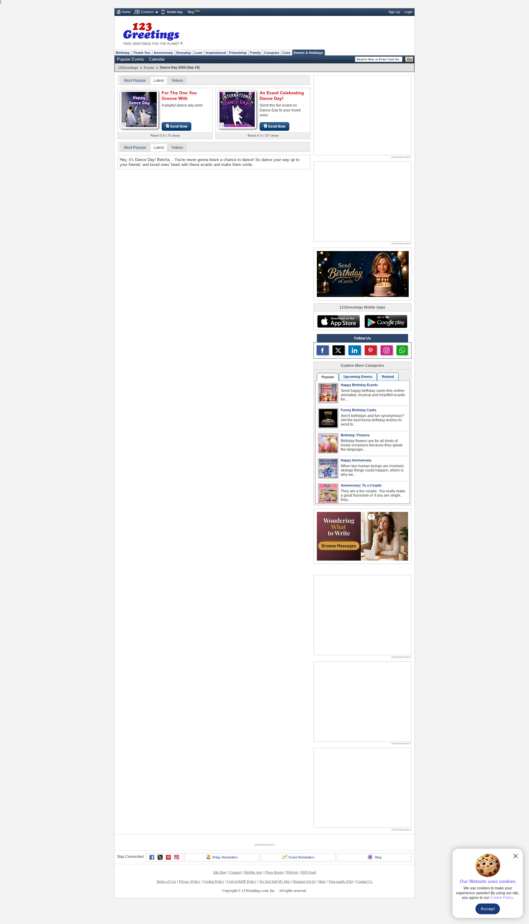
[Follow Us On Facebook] (323, 350)
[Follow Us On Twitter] (338, 350)
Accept (488, 908)
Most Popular (135, 80)
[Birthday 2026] (363, 273)
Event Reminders (301, 857)
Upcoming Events (357, 376)
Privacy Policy (189, 881)
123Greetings (128, 67)
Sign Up (394, 12)
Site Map (219, 872)
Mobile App (175, 12)
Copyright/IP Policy (241, 881)
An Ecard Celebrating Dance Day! (282, 95)
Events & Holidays (308, 52)
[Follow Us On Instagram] (387, 350)
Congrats (271, 52)
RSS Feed (308, 872)
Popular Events (130, 59)
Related (388, 376)
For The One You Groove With (179, 95)
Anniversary (163, 52)
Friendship (238, 52)
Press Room (274, 872)
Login (408, 12)
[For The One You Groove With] (139, 109)
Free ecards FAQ (341, 881)
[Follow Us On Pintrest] (371, 350)
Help (321, 881)
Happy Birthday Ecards (359, 385)
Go (409, 59)
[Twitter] (160, 857)
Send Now (178, 126)
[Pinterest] (168, 857)
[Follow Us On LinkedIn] (354, 350)
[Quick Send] (124, 124)
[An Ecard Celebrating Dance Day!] (237, 109)
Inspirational (216, 52)
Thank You (141, 52)
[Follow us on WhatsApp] (402, 350)
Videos (177, 80)
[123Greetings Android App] (385, 321)
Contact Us (364, 881)
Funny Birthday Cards (358, 410)
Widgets (292, 872)
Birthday (123, 52)
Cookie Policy (214, 881)
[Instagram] (176, 857)
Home (126, 12)
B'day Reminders (225, 857)
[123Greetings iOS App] (338, 321)
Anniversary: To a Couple (361, 485)
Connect (147, 12)
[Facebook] (151, 857)
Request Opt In (304, 881)
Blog (191, 12)
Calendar (157, 59)
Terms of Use (166, 881)
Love (198, 52)
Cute (286, 52)
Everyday (183, 52)
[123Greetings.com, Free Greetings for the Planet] (152, 33)
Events (149, 67)
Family (255, 52)
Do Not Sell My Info (275, 881)
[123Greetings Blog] (362, 536)
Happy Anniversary (356, 460)
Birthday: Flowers (355, 435)
